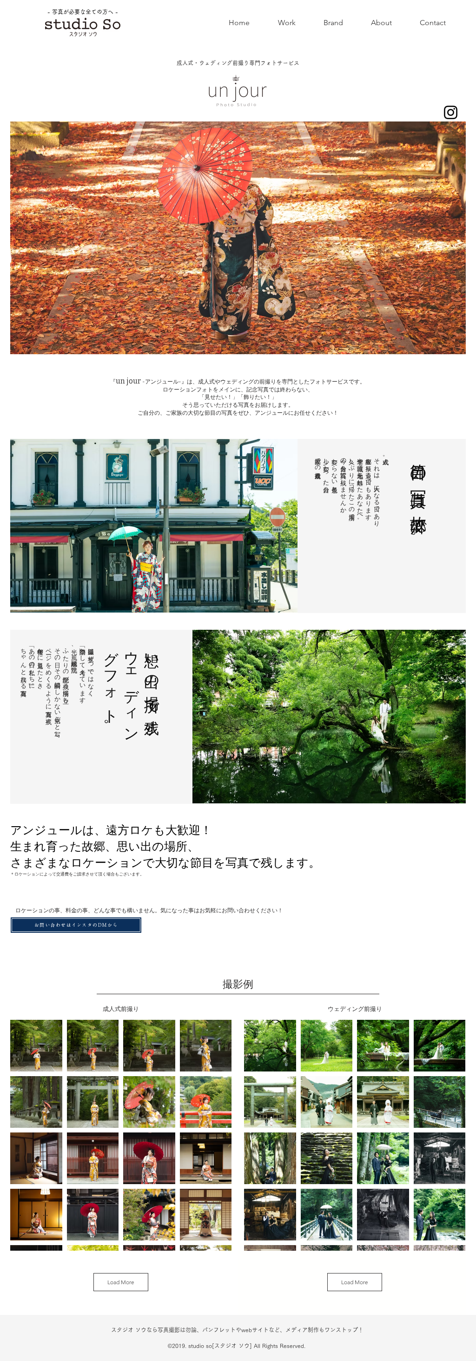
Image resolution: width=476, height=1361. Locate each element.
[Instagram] (451, 112)
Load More (120, 1282)
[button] (287, 22)
